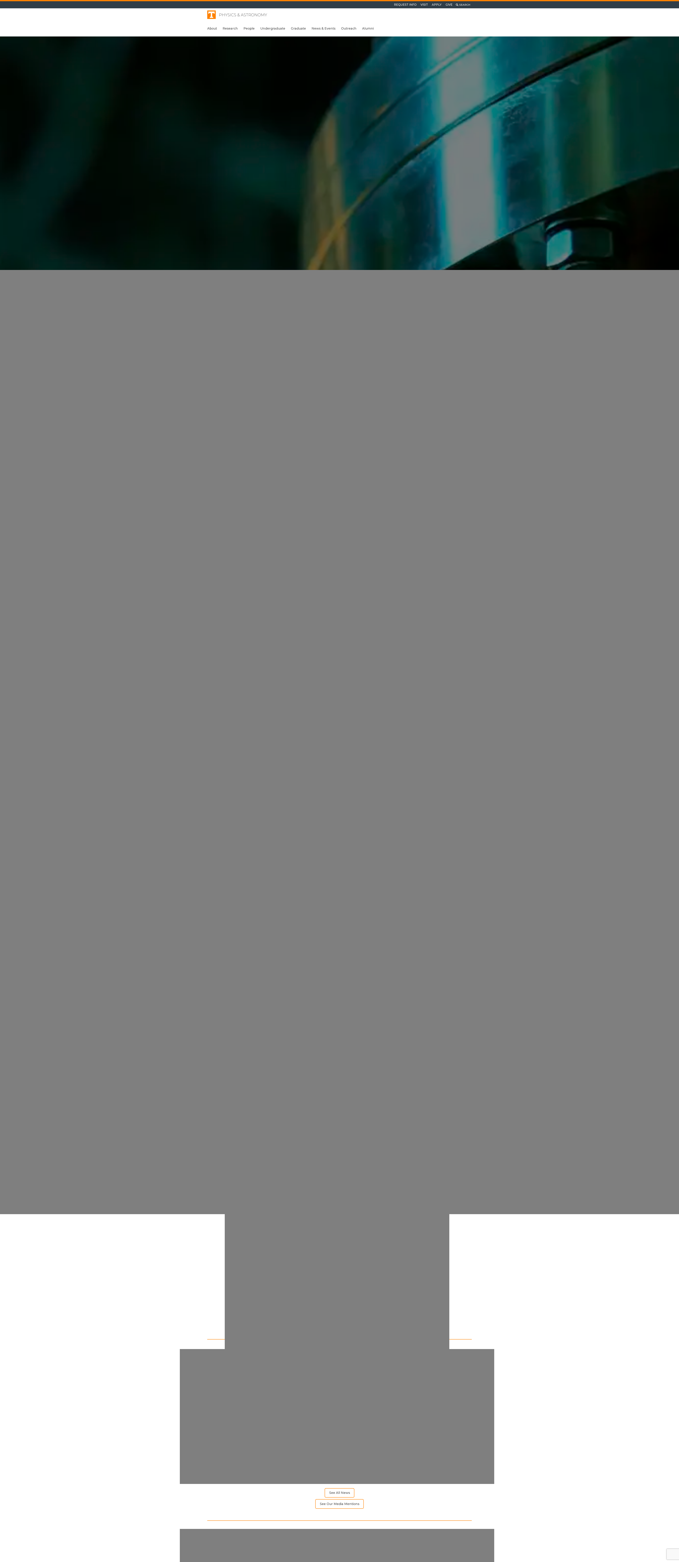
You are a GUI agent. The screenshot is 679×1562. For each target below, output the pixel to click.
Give (449, 4)
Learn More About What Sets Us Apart (378, 1318)
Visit (424, 4)
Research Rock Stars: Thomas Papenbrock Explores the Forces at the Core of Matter (425, 1450)
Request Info (405, 4)
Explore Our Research (223, 630)
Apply (437, 4)
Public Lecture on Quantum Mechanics (246, 1448)
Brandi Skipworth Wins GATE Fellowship (338, 1448)
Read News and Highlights (227, 637)
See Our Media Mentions (339, 1504)
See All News (339, 1493)
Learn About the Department (229, 623)
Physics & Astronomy (243, 15)
